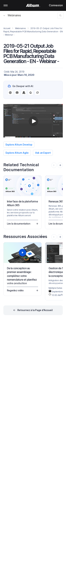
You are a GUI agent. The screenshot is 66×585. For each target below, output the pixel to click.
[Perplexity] (17, 92)
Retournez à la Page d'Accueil (35, 310)
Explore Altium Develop (19, 144)
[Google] (30, 92)
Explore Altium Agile (17, 152)
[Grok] (37, 92)
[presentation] (60, 165)
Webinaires (14, 15)
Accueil (6, 28)
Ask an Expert (43, 152)
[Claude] (24, 92)
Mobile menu (5, 5)
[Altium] (33, 5)
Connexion (56, 5)
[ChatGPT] (10, 92)
